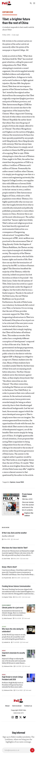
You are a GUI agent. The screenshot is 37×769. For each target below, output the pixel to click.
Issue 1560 (20, 482)
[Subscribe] (32, 750)
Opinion (7, 12)
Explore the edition (28, 514)
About (7, 706)
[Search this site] (30, 3)
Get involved (16, 706)
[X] (20, 717)
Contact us (28, 706)
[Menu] (34, 3)
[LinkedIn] (16, 717)
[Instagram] (12, 717)
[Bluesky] (24, 717)
